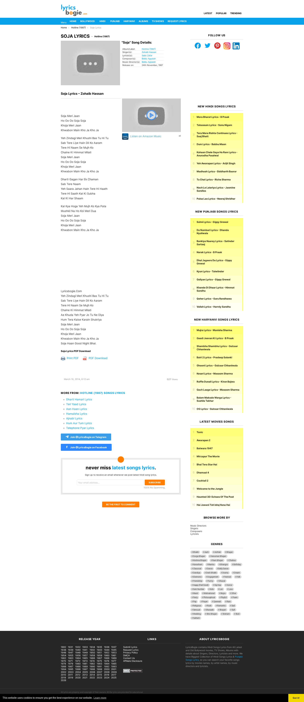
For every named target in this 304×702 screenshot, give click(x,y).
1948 (78, 652)
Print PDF (72, 358)
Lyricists (194, 534)
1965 (85, 658)
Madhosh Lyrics (217, 171)
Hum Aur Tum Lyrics (79, 423)
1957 (85, 655)
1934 (92, 647)
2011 (70, 674)
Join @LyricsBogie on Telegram (88, 437)
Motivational (209, 593)
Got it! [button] (296, 698)
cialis (15, 629)
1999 (99, 669)
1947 (70, 652)
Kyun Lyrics (210, 271)
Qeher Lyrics (214, 298)
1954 (63, 655)
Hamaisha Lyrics (76, 413)
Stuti (238, 614)
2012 (77, 674)
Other (233, 593)
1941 (84, 649)
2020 (78, 677)
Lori (221, 589)
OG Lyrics (215, 408)
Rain (229, 601)
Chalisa (232, 560)
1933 (85, 647)
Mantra (211, 564)
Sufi (233, 610)
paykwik (45, 629)
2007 (99, 672)
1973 (85, 661)
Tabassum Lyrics (214, 125)
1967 (99, 658)
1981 (84, 663)
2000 (107, 669)
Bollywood (87, 21)
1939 (70, 649)
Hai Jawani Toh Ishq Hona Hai (213, 504)
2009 (114, 672)
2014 (92, 674)
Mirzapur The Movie (208, 456)
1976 (106, 661)
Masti (195, 593)
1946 (63, 652)
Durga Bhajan (199, 556)
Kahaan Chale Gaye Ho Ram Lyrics (217, 154)
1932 (77, 647)
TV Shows (158, 21)
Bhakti (196, 552)
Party (195, 597)
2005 (85, 672)
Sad (233, 606)
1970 (63, 661)
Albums (143, 21)
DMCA (126, 655)
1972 (77, 661)
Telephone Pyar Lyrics (80, 428)
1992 (106, 666)
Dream (237, 573)
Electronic (197, 577)
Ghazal (222, 581)
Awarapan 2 (203, 440)
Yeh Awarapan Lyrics (216, 163)
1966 (92, 658)
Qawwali (217, 601)
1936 (106, 647)
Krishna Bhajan (199, 560)
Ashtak (218, 552)
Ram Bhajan (217, 560)
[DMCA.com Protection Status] (132, 671)
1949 (85, 652)
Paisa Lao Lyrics (216, 198)
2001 (113, 669)
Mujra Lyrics (214, 330)
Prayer (205, 601)
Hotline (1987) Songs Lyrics (102, 393)
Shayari (222, 610)
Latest (208, 13)
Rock (209, 606)
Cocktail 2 (202, 480)
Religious (197, 606)
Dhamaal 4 (203, 472)
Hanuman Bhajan (218, 556)
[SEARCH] (241, 21)
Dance (209, 569)
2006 (92, 672)
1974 (92, 661)
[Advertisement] (91, 261)
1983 (99, 663)
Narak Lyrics (209, 252)
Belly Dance (223, 569)
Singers (194, 528)
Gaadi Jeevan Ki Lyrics (215, 338)
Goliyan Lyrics (213, 279)
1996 (78, 669)
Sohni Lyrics (212, 221)
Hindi (102, 21)
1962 (63, 658)
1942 (92, 649)
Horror (229, 585)
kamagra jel (56, 629)
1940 (78, 649)
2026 (63, 680)
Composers (196, 531)
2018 (63, 677)
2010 (63, 674)
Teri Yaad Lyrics (76, 404)
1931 (70, 647)
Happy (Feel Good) (201, 585)
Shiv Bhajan (212, 614)
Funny (210, 581)
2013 (85, 674)
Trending (236, 13)
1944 (106, 649)
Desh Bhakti (211, 573)
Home (73, 21)
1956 (78, 655)
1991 (99, 666)
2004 (78, 672)
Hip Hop (217, 585)
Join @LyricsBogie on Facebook (88, 447)
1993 (114, 666)
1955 (70, 655)
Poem (235, 597)
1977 (113, 661)
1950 (92, 652)
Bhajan (230, 552)
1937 (113, 647)
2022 (92, 677)
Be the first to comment (120, 504)
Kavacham (197, 564)
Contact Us (129, 658)
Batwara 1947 (205, 448)
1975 (99, 661)
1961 (113, 655)
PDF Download (98, 358)
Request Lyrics (177, 21)
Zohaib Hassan (149, 52)
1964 (78, 658)
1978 (63, 663)
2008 (107, 672)
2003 (70, 672)
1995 (70, 669)
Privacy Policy (130, 652)
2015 (99, 674)
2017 (113, 674)
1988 (78, 666)
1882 (63, 647)
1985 (114, 663)
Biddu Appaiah (149, 58)
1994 (63, 669)
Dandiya (196, 573)
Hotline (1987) (149, 49)
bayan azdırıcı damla (29, 629)
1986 (63, 666)
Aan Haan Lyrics (76, 409)
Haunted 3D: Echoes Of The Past (215, 496)
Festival (227, 577)
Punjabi (115, 21)
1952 (106, 652)
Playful (224, 597)
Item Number (198, 589)
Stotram (226, 614)
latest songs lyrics (133, 467)
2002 (63, 672)
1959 (99, 655)
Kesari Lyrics (215, 373)
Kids (212, 589)
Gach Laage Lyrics (218, 389)
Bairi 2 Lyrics (214, 357)
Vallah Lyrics (214, 306)
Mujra (223, 593)
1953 (114, 652)
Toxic (200, 432)
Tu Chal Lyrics (214, 179)
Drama (225, 573)
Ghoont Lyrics (217, 365)
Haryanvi (129, 21)
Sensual (196, 610)
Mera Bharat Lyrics (213, 116)
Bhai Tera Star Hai (207, 464)
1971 (70, 661)
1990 (92, 666)
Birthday (237, 564)
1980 (78, 663)
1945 (114, 649)
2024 (106, 677)
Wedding (197, 614)
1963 (70, 658)
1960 (106, 655)
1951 (99, 652)
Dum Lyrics (211, 144)
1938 (63, 649)
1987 (70, 666)
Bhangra (224, 564)
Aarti (207, 552)
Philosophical (209, 597)
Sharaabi (210, 610)
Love (231, 589)
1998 (92, 669)
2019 (70, 677)
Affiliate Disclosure (132, 661)
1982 (92, 663)
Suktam (196, 618)
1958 (92, 655)
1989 (85, 666)
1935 (99, 647)
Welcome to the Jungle (210, 488)
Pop (194, 601)
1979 (70, 663)
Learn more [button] (100, 697)
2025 (114, 677)
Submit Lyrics (130, 647)
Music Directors (198, 525)
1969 (114, 658)
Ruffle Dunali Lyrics (216, 381)
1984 (106, 663)
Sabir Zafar (147, 55)
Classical (197, 569)
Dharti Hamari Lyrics (79, 399)
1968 (106, 658)
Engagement (212, 577)
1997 (85, 669)
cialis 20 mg (6, 629)
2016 (106, 674)
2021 (84, 677)
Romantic (221, 606)
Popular (221, 13)
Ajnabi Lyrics (74, 418)
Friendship (197, 581)
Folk (238, 577)
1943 (99, 649)
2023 (99, 677)
